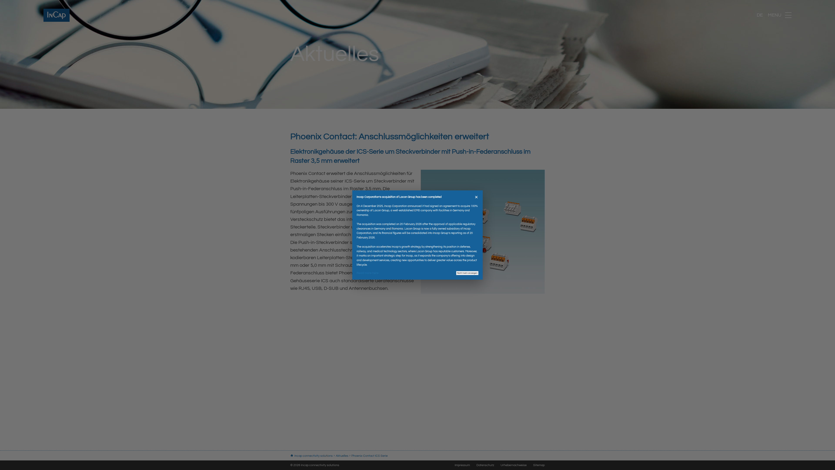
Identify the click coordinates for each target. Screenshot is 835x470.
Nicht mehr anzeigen (467, 273)
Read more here (368, 273)
